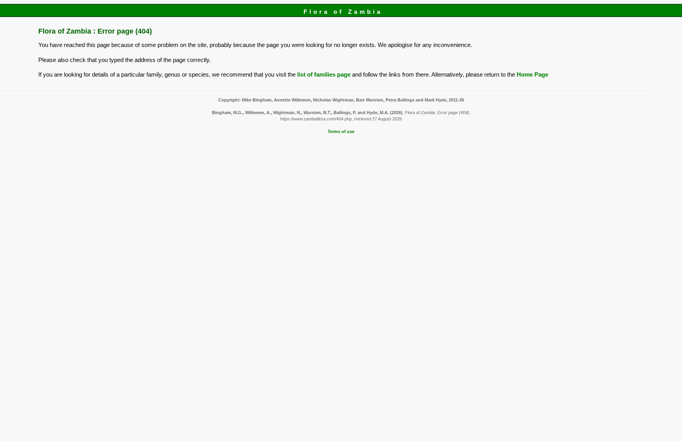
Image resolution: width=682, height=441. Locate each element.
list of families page (323, 74)
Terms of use (341, 131)
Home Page (532, 74)
